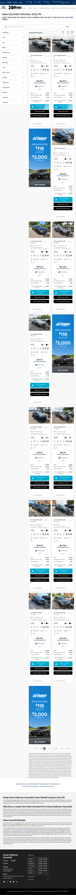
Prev (41, 748)
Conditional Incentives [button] (44, 8)
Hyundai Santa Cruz (21, 784)
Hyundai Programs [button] (55, 8)
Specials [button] (35, 8)
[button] (49, 44)
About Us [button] (73, 8)
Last (62, 748)
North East (34, 801)
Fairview (14, 800)
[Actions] (48, 56)
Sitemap (22, 891)
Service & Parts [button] (65, 8)
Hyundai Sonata (26, 786)
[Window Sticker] (46, 70)
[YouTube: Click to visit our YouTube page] (10, 882)
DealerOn (18, 891)
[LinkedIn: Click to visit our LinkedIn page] (13, 882)
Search (67, 26)
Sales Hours (31, 855)
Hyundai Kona (50, 786)
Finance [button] (29, 8)
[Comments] (43, 70)
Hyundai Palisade (33, 784)
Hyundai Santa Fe (44, 784)
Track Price (40, 86)
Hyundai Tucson (55, 784)
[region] (39, 97)
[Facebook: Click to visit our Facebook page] (4, 882)
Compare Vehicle (37, 123)
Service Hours (31, 876)
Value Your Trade (40, 111)
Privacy (25, 891)
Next (56, 748)
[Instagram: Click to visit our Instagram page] (17, 882)
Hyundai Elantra (34, 786)
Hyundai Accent (43, 786)
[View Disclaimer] (40, 69)
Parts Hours (31, 879)
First (35, 748)
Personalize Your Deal (39, 116)
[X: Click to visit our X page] (7, 882)
